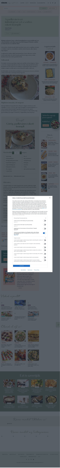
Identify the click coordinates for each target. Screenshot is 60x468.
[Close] (50, 198)
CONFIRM (21, 265)
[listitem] (30, 218)
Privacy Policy (36, 269)
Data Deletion (23, 269)
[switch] (44, 220)
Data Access (30, 269)
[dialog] (30, 234)
